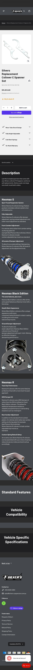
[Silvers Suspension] (17, 11)
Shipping (4, 93)
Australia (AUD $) (15, 644)
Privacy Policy (6, 620)
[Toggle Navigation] (4, 11)
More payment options (16, 117)
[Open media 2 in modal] (16, 49)
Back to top (6, 563)
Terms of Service (7, 624)
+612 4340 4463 (10, 590)
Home (3, 23)
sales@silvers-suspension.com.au (15, 593)
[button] (24, 11)
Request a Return (7, 617)
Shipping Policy (7, 631)
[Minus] (4, 108)
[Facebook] (4, 603)
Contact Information (8, 635)
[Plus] (11, 108)
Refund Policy (6, 627)
